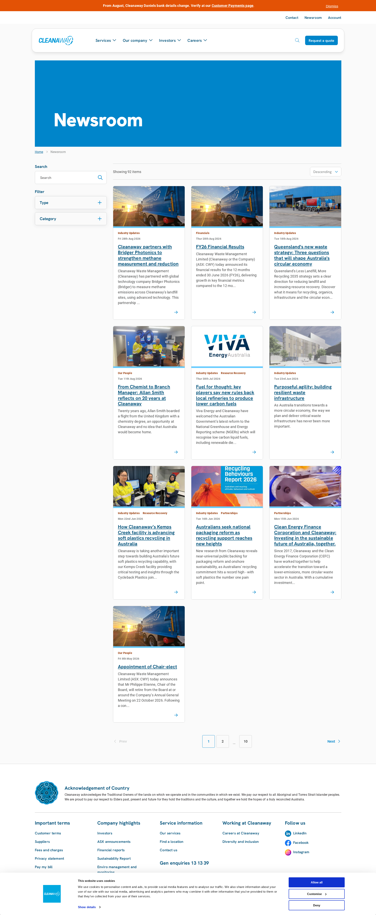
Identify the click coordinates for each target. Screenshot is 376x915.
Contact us (168, 850)
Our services (170, 833)
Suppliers (42, 841)
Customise (314, 894)
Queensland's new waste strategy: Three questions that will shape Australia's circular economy (302, 255)
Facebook (301, 842)
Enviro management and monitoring (116, 869)
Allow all (317, 882)
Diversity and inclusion (240, 841)
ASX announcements (114, 841)
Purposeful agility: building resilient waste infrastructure (303, 392)
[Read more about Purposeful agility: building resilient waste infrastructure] (332, 452)
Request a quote (321, 40)
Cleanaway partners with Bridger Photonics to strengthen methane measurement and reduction (148, 255)
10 (246, 741)
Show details (87, 907)
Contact (292, 17)
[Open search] (297, 40)
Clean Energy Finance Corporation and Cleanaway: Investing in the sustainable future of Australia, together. (305, 535)
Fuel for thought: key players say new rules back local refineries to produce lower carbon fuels (225, 395)
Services (103, 40)
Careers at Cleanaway (240, 833)
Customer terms (48, 833)
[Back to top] (333, 764)
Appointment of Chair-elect (147, 667)
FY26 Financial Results (220, 247)
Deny (316, 905)
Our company (135, 40)
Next (331, 741)
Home (39, 152)
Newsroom (313, 17)
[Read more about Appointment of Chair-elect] (176, 715)
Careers (194, 40)
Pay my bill (44, 867)
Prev (123, 741)
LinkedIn (299, 833)
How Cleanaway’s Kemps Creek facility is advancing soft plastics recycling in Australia (146, 535)
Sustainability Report (114, 858)
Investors (167, 40)
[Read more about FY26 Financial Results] (254, 312)
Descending (322, 171)
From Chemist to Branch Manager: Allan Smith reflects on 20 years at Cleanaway (144, 395)
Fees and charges (49, 850)
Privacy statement (49, 858)
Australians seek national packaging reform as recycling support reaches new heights (224, 535)
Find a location (171, 841)
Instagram (301, 852)
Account (334, 17)
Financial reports (111, 850)
